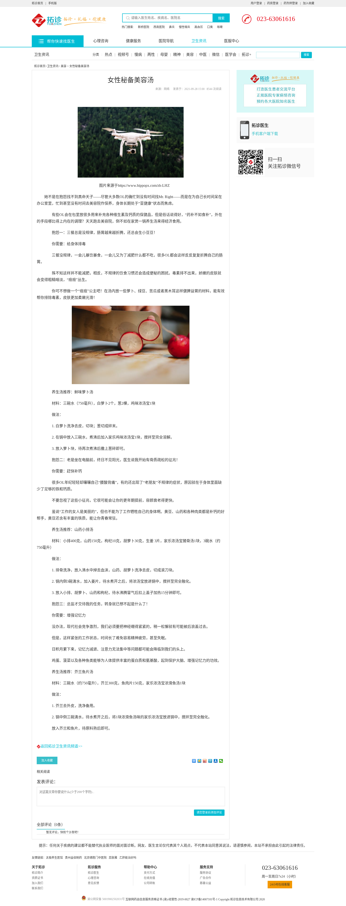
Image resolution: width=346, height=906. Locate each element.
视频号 (123, 55)
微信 (216, 55)
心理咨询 (100, 41)
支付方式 (149, 872)
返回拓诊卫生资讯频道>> (61, 746)
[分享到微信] (221, 761)
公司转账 (149, 883)
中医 (203, 55)
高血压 (198, 27)
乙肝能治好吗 (127, 857)
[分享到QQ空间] (199, 761)
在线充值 (149, 878)
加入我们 (37, 883)
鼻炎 (172, 27)
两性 (151, 55)
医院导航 (166, 41)
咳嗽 (220, 27)
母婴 (164, 55)
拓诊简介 (37, 872)
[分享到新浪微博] (205, 761)
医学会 (230, 55)
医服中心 (231, 41)
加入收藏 (308, 3)
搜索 (221, 18)
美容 (190, 55)
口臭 (210, 27)
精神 (177, 55)
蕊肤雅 (113, 857)
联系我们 (37, 888)
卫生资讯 (198, 41)
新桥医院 (143, 27)
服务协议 (205, 872)
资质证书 (37, 878)
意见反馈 (93, 883)
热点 (108, 55)
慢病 (138, 55)
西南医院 (159, 27)
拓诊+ (246, 55)
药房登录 (272, 3)
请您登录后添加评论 (209, 812)
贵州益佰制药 (73, 857)
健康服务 (133, 41)
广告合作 (205, 878)
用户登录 (256, 3)
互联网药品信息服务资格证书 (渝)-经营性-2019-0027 (158, 899)
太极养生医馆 (54, 857)
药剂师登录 (291, 3)
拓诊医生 (93, 872)
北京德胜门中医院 (95, 857)
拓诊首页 (37, 3)
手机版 (52, 3)
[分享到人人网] (216, 761)
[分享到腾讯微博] (210, 761)
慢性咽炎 (184, 27)
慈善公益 (205, 883)
